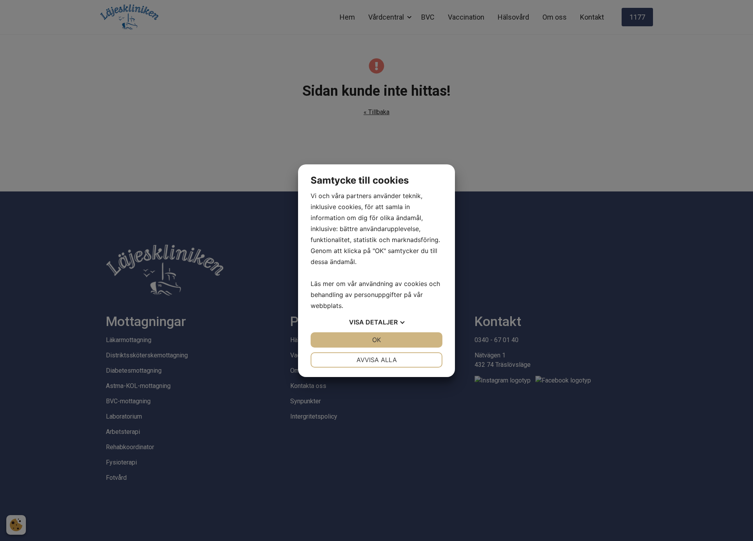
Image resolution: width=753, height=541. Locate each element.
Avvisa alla (376, 360)
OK (376, 340)
